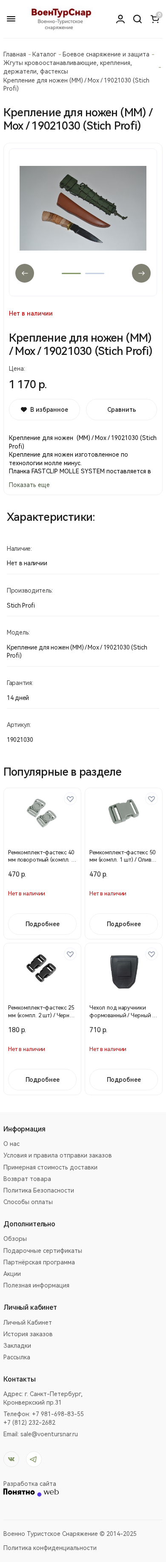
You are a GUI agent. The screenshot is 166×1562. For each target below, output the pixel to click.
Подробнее (43, 924)
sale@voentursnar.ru (49, 1434)
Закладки (17, 1345)
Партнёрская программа (39, 1262)
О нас (11, 1143)
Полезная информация (36, 1285)
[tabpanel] (83, 222)
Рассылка (16, 1357)
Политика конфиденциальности (50, 1547)
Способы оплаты (28, 1202)
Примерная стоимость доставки (50, 1167)
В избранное (49, 409)
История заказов (28, 1334)
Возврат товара (27, 1178)
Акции (12, 1273)
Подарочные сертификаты (42, 1250)
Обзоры (15, 1238)
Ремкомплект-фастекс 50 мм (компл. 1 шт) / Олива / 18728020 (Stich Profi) (123, 860)
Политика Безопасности (38, 1190)
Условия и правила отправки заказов (57, 1155)
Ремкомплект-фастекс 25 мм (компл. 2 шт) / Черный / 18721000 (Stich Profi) (42, 1015)
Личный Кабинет (27, 1322)
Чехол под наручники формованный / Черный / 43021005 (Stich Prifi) (121, 1015)
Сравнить (121, 409)
